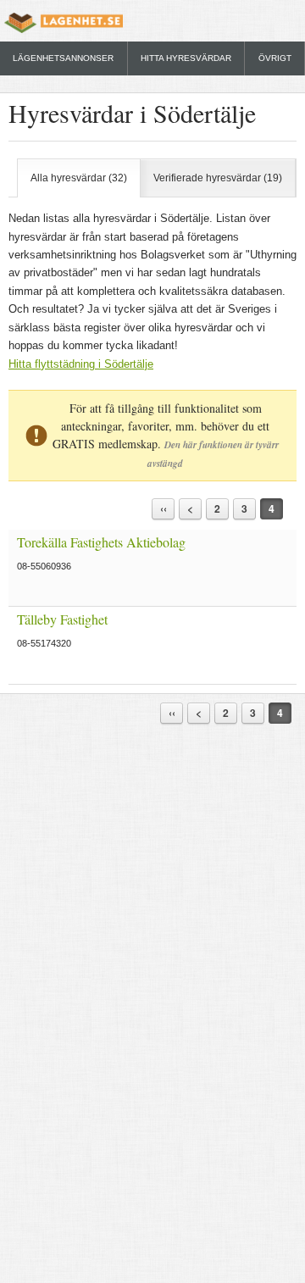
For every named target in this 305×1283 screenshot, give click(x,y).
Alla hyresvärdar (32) (78, 178)
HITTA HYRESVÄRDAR (186, 58)
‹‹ (163, 508)
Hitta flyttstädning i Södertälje (80, 364)
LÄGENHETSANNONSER (63, 58)
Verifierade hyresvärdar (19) (217, 178)
